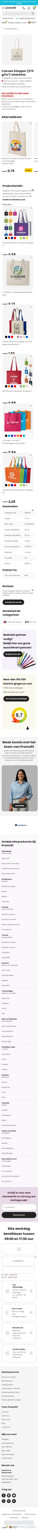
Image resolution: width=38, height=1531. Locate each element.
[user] (29, 8)
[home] (10, 8)
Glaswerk (5, 902)
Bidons (4, 891)
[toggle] (3, 7)
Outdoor (5, 1075)
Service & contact (9, 1377)
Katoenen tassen (9, 942)
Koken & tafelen (9, 1131)
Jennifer (19, 805)
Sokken (4, 1069)
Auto (4, 1092)
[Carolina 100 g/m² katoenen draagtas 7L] (18, 223)
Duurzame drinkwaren (10, 1176)
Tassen (5, 935)
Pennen (5, 907)
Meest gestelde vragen (11, 1400)
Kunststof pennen (9, 919)
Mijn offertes (7, 1447)
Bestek (4, 1143)
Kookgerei (6, 1133)
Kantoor (5, 963)
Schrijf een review (13, 602)
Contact (5, 1412)
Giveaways (7, 851)
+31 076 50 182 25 (9, 109)
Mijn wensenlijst (8, 1454)
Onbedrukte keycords (10, 868)
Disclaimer (14, 1518)
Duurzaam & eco (9, 1159)
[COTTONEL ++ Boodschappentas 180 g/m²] (18, 272)
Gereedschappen (9, 1125)
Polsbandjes (7, 853)
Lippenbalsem (7, 1036)
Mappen (5, 980)
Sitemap (25, 1518)
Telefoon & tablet (9, 993)
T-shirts (5, 1049)
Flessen (5, 881)
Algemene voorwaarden (11, 1514)
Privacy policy (30, 1514)
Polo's (4, 1059)
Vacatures (6, 1427)
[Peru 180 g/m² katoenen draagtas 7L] (18, 371)
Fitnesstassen (7, 1031)
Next (29, 238)
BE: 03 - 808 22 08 (9, 1277)
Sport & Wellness (9, 1019)
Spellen (5, 1110)
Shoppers (6, 952)
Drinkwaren (7, 879)
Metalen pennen (8, 914)
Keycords (5, 858)
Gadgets (5, 1003)
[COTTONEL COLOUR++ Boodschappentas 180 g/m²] (18, 421)
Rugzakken (6, 957)
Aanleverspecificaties (10, 1392)
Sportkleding (7, 1021)
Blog (3, 1423)
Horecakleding (8, 1148)
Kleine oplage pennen (11, 924)
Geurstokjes (7, 1041)
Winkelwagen (7, 1458)
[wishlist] (31, 123)
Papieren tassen (8, 947)
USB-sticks (6, 970)
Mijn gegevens (8, 1443)
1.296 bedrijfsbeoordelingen (14, 84)
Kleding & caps (8, 1047)
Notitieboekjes (8, 975)
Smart (4, 1008)
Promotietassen (11, 28)
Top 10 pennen (7, 909)
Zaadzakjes (6, 1166)
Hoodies (5, 1064)
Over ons (5, 1416)
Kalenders (6, 985)
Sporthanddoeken (9, 1026)
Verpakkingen (7, 1153)
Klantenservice (10, 1372)
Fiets (3, 1097)
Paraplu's (5, 1077)
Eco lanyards (7, 1171)
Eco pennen (6, 929)
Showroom (6, 1420)
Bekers (4, 896)
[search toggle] (32, 13)
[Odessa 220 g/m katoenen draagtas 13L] (18, 470)
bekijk (28, 170)
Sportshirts (6, 1054)
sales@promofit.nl (18, 106)
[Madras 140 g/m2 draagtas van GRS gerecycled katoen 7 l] (18, 322)
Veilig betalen (7, 1385)
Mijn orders (6, 1451)
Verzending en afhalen (11, 1388)
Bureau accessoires (10, 965)
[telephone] (24, 8)
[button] (14, 22)
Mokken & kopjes (8, 886)
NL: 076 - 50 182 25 (9, 1275)
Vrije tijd (5, 1103)
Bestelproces (7, 1381)
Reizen (4, 1105)
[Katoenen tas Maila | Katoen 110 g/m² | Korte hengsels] (17, 139)
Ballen (4, 1120)
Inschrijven (19, 1214)
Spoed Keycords (8, 874)
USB (3, 1013)
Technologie (7, 991)
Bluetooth (6, 998)
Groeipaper (6, 1161)
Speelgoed (6, 1115)
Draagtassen (7, 937)
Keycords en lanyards (10, 863)
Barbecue (6, 1087)
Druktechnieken (8, 1396)
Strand (4, 1082)
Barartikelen (6, 1138)
